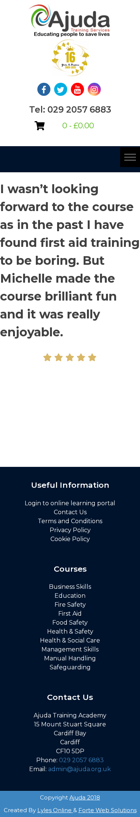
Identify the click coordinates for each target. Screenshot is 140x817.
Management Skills (70, 649)
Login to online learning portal (70, 503)
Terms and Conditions (70, 521)
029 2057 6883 (81, 760)
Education (70, 595)
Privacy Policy (70, 530)
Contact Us (70, 512)
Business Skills (70, 586)
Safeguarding (70, 667)
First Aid (70, 613)
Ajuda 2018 (84, 797)
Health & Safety (70, 631)
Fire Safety (70, 604)
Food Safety (70, 622)
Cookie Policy (70, 539)
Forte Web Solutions (107, 810)
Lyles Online (55, 810)
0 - (78, 125)
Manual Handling (70, 658)
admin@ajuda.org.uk (79, 769)
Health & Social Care (70, 640)
